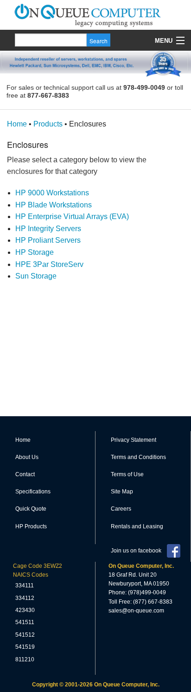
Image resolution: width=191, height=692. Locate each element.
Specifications (33, 491)
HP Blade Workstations (53, 205)
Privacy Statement (133, 440)
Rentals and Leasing (137, 526)
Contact (25, 474)
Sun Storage (36, 276)
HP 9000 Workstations (52, 193)
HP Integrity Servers (48, 229)
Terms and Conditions (138, 457)
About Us (26, 457)
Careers (121, 509)
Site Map (122, 491)
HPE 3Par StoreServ (49, 264)
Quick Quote (30, 509)
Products (48, 124)
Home (17, 124)
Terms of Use (127, 474)
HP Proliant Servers (48, 240)
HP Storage (34, 252)
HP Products (31, 526)
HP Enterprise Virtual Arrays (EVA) (72, 216)
